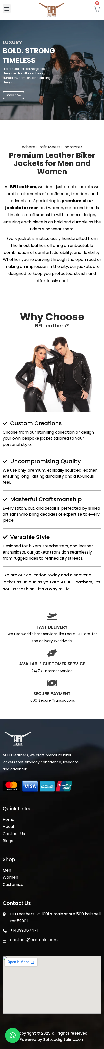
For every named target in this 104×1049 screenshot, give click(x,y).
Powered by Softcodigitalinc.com (52, 1039)
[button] (7, 8)
